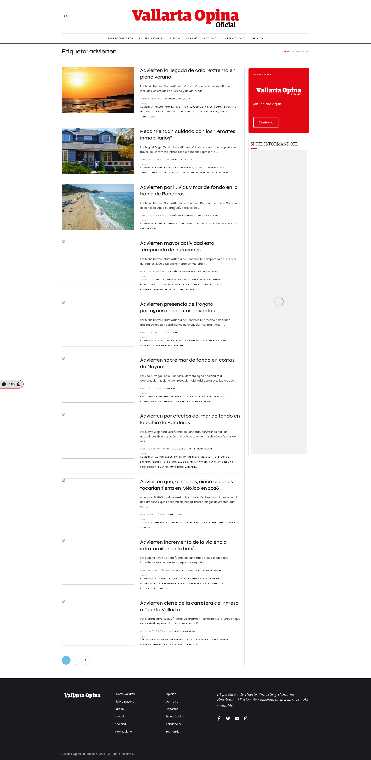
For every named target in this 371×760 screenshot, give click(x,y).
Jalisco (119, 709)
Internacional (124, 731)
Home (287, 51)
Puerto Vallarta (125, 694)
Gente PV (172, 702)
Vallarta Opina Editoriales (78, 754)
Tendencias (174, 724)
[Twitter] (228, 718)
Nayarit (119, 716)
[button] (265, 122)
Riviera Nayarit (124, 702)
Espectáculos (175, 716)
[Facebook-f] (219, 718)
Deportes (172, 709)
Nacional (120, 724)
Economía (173, 731)
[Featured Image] (98, 90)
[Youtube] (237, 718)
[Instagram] (246, 718)
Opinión (171, 694)
